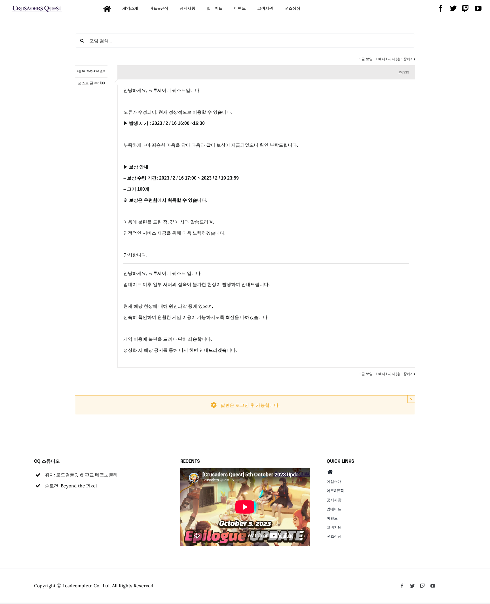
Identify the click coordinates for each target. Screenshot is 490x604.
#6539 (403, 72)
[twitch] (465, 8)
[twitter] (453, 8)
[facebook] (440, 8)
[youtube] (478, 8)
